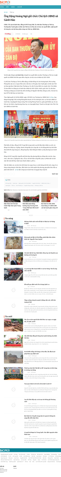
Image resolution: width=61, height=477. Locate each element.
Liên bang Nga (54, 454)
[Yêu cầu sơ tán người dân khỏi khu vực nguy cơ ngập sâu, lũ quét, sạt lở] (13, 325)
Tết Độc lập (33, 454)
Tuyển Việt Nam (16, 459)
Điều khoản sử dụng (3, 469)
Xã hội (6, 12)
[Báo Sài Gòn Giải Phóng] (25, 386)
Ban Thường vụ (19, 185)
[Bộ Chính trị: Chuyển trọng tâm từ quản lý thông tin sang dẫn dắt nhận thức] (13, 421)
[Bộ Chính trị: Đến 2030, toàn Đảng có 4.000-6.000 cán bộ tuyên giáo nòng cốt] (49, 197)
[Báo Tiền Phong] (25, 304)
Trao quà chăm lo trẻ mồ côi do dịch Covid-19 (37, 384)
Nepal (39, 459)
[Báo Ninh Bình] (24, 212)
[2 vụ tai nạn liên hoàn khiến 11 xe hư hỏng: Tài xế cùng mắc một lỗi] (13, 274)
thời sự (26, 461)
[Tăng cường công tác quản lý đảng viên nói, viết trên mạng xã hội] (13, 305)
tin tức (9, 456)
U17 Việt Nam (51, 456)
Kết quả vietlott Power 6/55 (6, 459)
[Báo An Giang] (25, 340)
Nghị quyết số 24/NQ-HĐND (25, 183)
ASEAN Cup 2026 (12, 461)
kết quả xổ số (40, 454)
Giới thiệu (2, 468)
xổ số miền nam (27, 456)
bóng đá (34, 459)
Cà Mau (51, 97)
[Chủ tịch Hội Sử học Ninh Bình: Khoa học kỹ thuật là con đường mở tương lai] (13, 258)
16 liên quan (32, 286)
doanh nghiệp (47, 454)
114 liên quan (33, 372)
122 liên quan (34, 241)
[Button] (12, 34)
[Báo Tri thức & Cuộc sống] (26, 257)
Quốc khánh (56, 458)
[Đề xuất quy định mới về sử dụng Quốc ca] (13, 290)
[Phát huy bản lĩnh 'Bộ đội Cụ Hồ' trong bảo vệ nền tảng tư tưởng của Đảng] (13, 373)
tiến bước (45, 456)
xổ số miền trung (4, 461)
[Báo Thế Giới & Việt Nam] (25, 286)
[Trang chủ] (5, 2)
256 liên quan (34, 403)
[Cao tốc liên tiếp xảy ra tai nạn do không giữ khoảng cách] (13, 405)
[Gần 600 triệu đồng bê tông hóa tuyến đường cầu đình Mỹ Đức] (13, 341)
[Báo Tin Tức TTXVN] (25, 372)
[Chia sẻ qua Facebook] (5, 174)
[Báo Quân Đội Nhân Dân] (26, 436)
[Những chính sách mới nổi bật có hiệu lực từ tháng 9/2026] (13, 227)
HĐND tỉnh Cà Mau (45, 183)
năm (33, 461)
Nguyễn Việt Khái (36, 183)
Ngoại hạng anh (4, 458)
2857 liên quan (33, 225)
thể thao (29, 459)
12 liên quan (33, 323)
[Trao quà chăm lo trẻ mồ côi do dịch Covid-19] (13, 389)
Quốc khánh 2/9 (20, 461)
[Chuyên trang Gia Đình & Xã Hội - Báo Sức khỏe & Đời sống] (25, 403)
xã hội (16, 170)
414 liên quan (25, 33)
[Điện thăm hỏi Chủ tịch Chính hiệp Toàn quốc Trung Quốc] (12, 197)
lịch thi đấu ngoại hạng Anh (53, 459)
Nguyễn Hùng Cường (28, 185)
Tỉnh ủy (13, 185)
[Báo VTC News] (26, 241)
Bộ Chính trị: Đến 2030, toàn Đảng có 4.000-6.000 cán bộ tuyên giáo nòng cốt (49, 206)
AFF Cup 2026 (15, 456)
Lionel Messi (16, 458)
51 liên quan (34, 257)
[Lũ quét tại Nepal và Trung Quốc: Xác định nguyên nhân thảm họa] (13, 438)
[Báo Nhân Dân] (5, 210)
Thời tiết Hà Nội (22, 454)
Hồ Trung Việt (8, 183)
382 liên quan (34, 436)
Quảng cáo (2, 472)
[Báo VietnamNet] (42, 210)
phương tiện (50, 458)
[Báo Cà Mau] (8, 34)
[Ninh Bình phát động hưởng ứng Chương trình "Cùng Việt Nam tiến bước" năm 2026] (31, 197)
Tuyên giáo (7, 185)
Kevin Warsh (39, 456)
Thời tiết (33, 456)
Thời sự (12, 12)
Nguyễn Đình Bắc (23, 458)
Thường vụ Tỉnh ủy (39, 185)
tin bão (28, 454)
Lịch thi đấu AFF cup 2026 (41, 461)
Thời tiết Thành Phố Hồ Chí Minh (35, 458)
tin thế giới (44, 459)
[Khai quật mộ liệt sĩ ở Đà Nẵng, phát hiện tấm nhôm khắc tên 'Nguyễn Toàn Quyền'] (13, 242)
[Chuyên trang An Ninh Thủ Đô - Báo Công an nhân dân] (25, 225)
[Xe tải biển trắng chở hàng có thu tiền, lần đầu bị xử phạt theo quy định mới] (13, 357)
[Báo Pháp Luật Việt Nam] (25, 323)
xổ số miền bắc (4, 456)
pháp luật (10, 458)
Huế (30, 461)
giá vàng (15, 454)
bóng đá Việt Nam (51, 461)
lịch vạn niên (23, 459)
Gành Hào (15, 183)
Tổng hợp (15, 468)
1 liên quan (33, 340)
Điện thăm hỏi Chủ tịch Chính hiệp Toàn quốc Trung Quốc (12, 206)
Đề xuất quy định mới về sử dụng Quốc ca (36, 284)
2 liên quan (33, 304)
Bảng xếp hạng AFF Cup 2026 (6, 454)
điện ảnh (44, 458)
